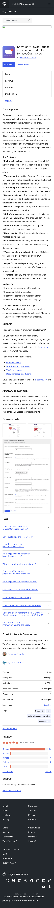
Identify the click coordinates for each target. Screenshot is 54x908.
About (5, 806)
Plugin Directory (9, 11)
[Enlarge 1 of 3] (22, 427)
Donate (33, 836)
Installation (10, 87)
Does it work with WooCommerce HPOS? (22, 605)
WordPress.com (11, 849)
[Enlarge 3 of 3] (48, 442)
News (5, 810)
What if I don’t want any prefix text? (19, 564)
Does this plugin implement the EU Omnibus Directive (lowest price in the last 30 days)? (23, 614)
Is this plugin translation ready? (17, 597)
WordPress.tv (10, 841)
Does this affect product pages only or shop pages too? (17, 572)
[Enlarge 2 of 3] (48, 427)
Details (8, 74)
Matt (6, 854)
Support (8, 100)
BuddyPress (9, 863)
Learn (5, 827)
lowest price (40, 711)
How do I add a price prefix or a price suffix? (13, 545)
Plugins (31, 815)
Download (8, 64)
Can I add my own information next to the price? (16, 623)
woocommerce (44, 721)
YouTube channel (14, 370)
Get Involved (34, 827)
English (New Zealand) (18, 874)
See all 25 (47, 705)
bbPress (8, 858)
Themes (32, 810)
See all (48, 771)
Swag (32, 841)
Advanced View (10, 728)
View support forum (12, 790)
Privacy (6, 819)
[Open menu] (50, 4)
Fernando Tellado (28, 57)
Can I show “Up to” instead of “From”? (20, 589)
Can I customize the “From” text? (18, 537)
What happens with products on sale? (20, 582)
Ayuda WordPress (16, 662)
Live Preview (24, 64)
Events (31, 832)
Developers (8, 836)
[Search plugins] (29, 20)
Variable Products (34, 716)
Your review (8, 771)
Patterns (32, 819)
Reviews (9, 81)
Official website (13, 362)
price (48, 711)
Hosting (6, 815)
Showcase (33, 806)
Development (11, 94)
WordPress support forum (18, 366)
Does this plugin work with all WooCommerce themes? (15, 527)
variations (46, 716)
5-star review (41, 379)
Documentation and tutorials (19, 374)
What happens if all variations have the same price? (16, 555)
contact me (44, 347)
